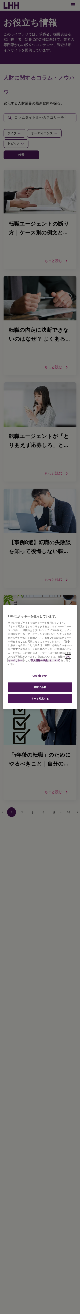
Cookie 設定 (40, 675)
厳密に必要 (40, 687)
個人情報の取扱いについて (45, 660)
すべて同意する (40, 698)
